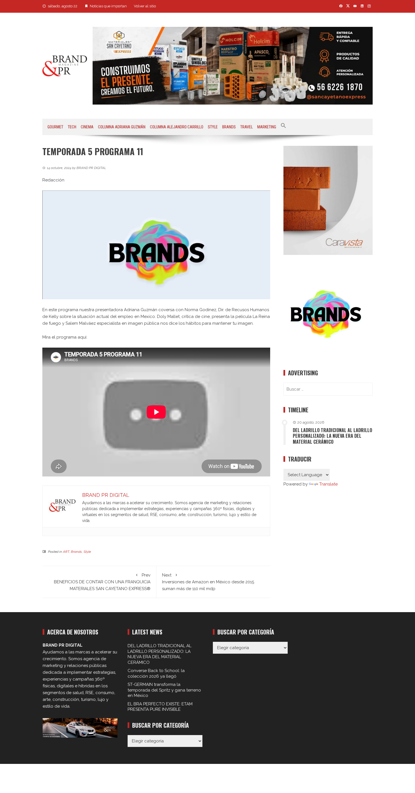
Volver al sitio (145, 6)
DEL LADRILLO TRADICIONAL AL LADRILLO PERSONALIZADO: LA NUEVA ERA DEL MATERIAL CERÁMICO (332, 436)
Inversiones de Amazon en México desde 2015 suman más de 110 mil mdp (208, 582)
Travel (246, 127)
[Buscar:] (328, 389)
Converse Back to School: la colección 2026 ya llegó (156, 673)
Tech (72, 127)
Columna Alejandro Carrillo (176, 127)
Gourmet (55, 127)
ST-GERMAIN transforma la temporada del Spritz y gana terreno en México (164, 690)
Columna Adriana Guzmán (121, 127)
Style (213, 127)
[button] (283, 127)
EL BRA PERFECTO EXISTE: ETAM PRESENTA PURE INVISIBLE (160, 706)
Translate (328, 484)
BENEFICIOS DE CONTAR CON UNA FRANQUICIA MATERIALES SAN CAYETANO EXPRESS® (102, 582)
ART (66, 552)
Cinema (87, 127)
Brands (229, 127)
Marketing (266, 127)
